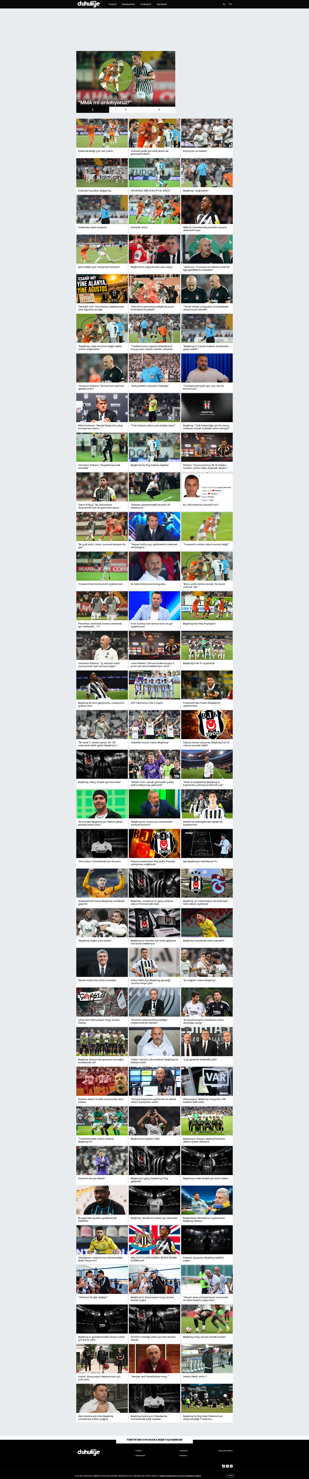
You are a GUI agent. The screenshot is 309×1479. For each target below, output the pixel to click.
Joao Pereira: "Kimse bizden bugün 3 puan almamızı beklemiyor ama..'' (152, 665)
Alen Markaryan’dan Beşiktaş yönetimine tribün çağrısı (95, 1418)
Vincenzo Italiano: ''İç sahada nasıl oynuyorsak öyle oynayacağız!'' (98, 665)
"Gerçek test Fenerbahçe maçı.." (150, 1376)
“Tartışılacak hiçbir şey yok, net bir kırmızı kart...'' (203, 387)
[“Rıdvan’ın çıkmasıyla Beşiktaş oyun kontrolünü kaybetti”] (154, 288)
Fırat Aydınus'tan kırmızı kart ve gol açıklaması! (152, 625)
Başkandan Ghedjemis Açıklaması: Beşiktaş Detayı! (204, 1219)
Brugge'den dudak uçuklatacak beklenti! (97, 1219)
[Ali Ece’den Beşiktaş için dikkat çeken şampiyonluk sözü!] (102, 803)
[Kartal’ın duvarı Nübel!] (102, 1160)
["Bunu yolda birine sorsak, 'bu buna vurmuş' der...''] (207, 566)
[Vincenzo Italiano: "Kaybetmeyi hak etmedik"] (102, 447)
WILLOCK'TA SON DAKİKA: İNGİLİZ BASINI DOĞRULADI (154, 1259)
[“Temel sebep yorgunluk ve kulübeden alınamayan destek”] (207, 288)
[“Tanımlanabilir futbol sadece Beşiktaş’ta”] (102, 1120)
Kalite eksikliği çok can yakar (95, 151)
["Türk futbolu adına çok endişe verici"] (154, 407)
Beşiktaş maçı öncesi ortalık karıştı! (204, 1336)
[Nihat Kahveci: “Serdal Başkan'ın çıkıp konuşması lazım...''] (102, 407)
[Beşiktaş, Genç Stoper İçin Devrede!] (102, 764)
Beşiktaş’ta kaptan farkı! (145, 1138)
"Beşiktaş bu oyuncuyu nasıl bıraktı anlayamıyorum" (152, 823)
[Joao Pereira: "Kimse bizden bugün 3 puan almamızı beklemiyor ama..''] (154, 645)
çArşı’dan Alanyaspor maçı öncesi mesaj (98, 1021)
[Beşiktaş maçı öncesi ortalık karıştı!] (207, 1319)
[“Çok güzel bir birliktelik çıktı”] (207, 1041)
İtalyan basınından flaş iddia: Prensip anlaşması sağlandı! (153, 863)
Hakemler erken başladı (92, 227)
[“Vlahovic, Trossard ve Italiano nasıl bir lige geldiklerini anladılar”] (207, 249)
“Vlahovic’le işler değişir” (93, 1297)
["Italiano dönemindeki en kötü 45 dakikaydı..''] (154, 486)
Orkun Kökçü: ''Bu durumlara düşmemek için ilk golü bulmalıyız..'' (99, 506)
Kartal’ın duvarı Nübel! (91, 1178)
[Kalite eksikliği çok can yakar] (102, 133)
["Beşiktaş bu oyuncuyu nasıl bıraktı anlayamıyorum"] (154, 803)
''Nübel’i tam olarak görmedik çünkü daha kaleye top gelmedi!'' (152, 783)
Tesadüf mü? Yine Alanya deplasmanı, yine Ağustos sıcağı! (101, 308)
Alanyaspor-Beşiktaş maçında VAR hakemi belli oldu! (204, 1101)
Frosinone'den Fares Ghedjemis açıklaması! (201, 704)
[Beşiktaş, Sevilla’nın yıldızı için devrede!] (154, 1200)
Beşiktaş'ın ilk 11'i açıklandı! (199, 663)
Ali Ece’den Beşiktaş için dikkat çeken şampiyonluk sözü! (100, 823)
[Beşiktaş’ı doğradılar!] (207, 172)
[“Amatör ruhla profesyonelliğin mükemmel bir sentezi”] (154, 1002)
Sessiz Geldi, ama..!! (195, 1376)
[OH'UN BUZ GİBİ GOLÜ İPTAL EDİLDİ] (154, 172)
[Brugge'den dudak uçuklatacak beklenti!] (102, 1200)
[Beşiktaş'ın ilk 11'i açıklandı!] (207, 645)
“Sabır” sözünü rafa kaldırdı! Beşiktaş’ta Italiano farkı (154, 1061)
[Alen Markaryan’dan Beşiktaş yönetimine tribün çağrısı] (102, 1398)
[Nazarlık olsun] (154, 209)
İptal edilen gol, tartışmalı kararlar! (99, 267)
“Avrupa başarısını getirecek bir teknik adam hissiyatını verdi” (153, 1101)
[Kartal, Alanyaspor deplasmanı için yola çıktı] (102, 1358)
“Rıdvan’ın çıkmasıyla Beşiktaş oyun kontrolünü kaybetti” (152, 308)
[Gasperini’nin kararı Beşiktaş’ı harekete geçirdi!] (102, 883)
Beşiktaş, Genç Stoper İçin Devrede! (99, 782)
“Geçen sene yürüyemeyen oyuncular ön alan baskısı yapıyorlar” (205, 1299)
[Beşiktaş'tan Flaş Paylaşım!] (207, 605)
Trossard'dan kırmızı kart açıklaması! (100, 584)
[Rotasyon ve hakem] (207, 133)
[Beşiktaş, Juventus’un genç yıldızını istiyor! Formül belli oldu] (154, 883)
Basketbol (128, 4)
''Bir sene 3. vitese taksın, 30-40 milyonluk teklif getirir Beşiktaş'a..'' (98, 744)
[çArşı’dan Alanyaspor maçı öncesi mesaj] (102, 1002)
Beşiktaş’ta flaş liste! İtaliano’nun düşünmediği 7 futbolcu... (203, 1418)
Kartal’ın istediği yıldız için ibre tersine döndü (153, 1338)
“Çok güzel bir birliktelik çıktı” (200, 1059)
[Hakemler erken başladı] (102, 209)
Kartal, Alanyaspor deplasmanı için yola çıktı (99, 1378)
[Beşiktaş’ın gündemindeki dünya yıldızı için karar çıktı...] (102, 1319)
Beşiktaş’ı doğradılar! (196, 190)
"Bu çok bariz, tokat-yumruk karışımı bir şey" (102, 546)
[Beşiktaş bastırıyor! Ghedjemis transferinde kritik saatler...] (154, 1398)
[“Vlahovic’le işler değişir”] (102, 1279)
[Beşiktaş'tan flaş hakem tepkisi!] (154, 447)
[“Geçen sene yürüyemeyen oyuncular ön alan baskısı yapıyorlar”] (207, 1279)
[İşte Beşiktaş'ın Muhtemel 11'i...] (207, 843)
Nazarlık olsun (139, 227)
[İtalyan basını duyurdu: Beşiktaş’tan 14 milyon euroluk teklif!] (207, 724)
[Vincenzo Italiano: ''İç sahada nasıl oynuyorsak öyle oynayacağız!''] (102, 645)
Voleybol (145, 4)
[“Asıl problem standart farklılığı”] (154, 368)
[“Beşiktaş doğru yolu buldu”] (102, 922)
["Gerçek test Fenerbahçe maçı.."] (154, 1358)
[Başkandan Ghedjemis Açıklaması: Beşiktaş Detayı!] (207, 1200)
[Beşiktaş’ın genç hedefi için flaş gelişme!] (154, 1160)
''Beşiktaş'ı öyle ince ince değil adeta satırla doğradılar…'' (100, 348)
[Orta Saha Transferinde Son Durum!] (102, 843)
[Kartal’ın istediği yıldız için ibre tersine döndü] (154, 1319)
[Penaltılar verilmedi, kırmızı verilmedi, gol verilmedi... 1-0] (102, 605)
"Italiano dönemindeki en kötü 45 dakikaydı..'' (150, 506)
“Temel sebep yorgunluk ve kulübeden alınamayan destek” (206, 308)
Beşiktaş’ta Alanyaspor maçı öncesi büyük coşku (152, 1299)
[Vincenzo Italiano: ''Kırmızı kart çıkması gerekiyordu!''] (102, 368)
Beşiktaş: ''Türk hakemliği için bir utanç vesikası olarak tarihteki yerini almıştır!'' (206, 427)
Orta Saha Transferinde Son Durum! (99, 861)
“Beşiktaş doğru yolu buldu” (95, 940)
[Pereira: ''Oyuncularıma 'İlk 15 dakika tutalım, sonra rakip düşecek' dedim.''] (207, 447)
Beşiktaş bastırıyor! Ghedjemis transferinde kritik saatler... (149, 1418)
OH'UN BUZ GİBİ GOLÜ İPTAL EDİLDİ (150, 190)
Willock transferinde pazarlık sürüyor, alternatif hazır (205, 229)
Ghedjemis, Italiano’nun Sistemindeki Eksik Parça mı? (100, 1259)
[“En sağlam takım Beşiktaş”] (207, 962)
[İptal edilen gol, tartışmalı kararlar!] (102, 249)
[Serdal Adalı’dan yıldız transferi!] (102, 962)
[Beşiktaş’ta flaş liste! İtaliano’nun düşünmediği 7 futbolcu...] (207, 1398)
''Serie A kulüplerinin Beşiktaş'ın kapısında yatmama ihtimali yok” (203, 783)
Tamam (230, 1476)
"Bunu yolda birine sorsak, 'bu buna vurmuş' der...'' (204, 585)
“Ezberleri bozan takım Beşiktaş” (150, 742)
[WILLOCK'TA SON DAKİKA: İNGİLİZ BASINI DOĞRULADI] (154, 1239)
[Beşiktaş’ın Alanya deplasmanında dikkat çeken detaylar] (207, 1120)
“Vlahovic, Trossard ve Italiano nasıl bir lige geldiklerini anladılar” (206, 268)
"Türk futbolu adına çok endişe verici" (153, 425)
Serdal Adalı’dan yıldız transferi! (97, 980)
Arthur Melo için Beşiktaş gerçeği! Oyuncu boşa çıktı (151, 982)
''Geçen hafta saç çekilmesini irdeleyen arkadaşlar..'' (154, 546)
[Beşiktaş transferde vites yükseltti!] (207, 922)
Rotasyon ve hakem (195, 151)
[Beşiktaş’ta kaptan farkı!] (154, 1120)
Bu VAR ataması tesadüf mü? (201, 504)
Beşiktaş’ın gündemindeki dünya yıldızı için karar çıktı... (101, 1338)
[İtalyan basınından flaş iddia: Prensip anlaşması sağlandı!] (154, 843)
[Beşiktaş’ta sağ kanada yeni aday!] (154, 249)
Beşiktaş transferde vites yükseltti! (203, 940)
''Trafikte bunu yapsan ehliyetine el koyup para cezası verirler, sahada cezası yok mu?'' (151, 348)
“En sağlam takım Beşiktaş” (199, 980)
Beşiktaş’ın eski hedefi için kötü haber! (205, 1178)
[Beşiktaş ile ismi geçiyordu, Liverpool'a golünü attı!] (102, 685)
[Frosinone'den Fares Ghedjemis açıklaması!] (207, 685)
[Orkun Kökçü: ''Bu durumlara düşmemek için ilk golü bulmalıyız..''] (102, 486)
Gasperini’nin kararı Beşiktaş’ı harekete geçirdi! (101, 902)
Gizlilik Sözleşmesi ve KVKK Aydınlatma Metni (180, 1475)
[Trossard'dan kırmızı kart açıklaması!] (102, 566)
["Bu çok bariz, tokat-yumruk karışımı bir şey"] (102, 526)
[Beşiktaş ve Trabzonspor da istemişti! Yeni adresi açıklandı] (207, 883)
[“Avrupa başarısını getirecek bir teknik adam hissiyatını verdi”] (154, 1081)
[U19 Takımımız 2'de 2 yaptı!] (154, 685)
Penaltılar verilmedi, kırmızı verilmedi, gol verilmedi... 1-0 (100, 625)
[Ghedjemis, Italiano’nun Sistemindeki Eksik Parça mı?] (102, 1239)
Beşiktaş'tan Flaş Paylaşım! (199, 623)
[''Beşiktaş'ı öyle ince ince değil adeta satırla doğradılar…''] (102, 328)
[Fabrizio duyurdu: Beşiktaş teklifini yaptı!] (207, 1239)
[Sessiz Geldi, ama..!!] (207, 1358)
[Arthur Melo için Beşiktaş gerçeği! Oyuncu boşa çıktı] (154, 962)
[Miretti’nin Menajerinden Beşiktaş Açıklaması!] (207, 803)
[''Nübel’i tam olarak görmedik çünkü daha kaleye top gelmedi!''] (154, 764)
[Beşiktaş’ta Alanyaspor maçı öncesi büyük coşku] (154, 1279)
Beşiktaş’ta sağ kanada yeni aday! (152, 267)
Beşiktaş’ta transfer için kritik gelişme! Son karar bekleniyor (153, 942)
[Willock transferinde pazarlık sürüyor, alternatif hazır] (207, 209)
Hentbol (161, 4)
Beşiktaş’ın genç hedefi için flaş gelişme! (149, 1180)
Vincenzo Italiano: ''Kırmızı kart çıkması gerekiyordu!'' (101, 387)
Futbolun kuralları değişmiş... (95, 190)
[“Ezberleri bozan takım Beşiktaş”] (154, 724)
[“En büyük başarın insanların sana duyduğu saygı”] (207, 1002)
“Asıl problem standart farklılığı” (150, 385)
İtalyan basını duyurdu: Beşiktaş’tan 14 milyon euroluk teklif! (206, 744)
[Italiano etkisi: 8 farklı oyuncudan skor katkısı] (102, 1081)
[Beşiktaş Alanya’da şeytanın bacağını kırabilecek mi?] (102, 1041)
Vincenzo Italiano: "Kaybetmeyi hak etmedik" (99, 466)
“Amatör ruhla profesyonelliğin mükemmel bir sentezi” (149, 1021)
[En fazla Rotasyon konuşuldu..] (154, 566)
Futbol (112, 4)
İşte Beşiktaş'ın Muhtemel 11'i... (200, 861)
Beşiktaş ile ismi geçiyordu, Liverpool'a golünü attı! (101, 704)
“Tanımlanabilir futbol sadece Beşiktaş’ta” (96, 1140)
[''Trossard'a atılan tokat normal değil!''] (207, 526)
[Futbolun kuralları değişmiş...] (102, 172)
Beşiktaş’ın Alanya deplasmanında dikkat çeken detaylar (204, 1140)
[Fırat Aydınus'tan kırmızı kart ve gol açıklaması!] (154, 605)
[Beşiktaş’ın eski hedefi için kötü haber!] (207, 1160)
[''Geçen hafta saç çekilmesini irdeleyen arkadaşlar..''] (154, 526)
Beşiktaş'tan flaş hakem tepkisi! (150, 465)
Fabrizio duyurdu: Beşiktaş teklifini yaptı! (203, 1259)
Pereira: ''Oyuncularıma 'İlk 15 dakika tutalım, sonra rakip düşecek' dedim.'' (205, 466)
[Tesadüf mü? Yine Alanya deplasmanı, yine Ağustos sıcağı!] (102, 288)
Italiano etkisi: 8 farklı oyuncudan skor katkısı (101, 1101)
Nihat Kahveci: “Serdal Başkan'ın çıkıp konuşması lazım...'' (100, 427)
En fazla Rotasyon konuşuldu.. (148, 584)
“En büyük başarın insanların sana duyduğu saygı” (203, 1021)
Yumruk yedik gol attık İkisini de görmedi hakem (150, 152)
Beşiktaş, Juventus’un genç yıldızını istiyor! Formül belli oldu (152, 902)
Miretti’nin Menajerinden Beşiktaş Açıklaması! (203, 823)
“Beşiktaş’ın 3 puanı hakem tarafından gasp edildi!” (206, 348)
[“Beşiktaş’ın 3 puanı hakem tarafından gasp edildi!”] (207, 328)
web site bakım (225, 1450)
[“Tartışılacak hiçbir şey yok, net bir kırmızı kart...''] (207, 368)
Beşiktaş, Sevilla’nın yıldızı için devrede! (154, 1218)
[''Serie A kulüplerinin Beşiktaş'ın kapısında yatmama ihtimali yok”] (207, 764)
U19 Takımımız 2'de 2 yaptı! (147, 702)
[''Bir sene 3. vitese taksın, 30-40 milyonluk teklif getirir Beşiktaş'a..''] (102, 724)
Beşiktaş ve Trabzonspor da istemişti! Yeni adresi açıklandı (205, 902)
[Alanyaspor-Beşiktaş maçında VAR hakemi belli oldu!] (207, 1081)
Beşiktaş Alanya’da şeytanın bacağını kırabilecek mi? (101, 1061)
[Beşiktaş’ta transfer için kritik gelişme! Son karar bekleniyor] (154, 922)
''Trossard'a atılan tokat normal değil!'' (206, 544)
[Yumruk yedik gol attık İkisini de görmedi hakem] (154, 133)
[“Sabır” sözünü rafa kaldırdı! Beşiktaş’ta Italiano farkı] (154, 1041)
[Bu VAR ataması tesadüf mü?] (207, 486)
